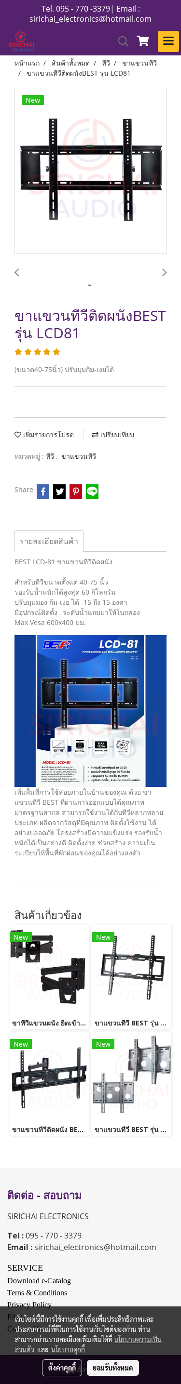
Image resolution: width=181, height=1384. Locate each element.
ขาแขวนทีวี (78, 456)
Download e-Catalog (39, 1281)
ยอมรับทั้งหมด (113, 1367)
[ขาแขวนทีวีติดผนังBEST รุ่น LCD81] (90, 171)
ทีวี (51, 456)
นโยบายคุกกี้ (68, 1349)
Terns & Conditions (37, 1293)
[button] (120, 41)
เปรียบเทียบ (116, 434)
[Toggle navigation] (168, 41)
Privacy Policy (29, 1305)
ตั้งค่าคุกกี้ (62, 1367)
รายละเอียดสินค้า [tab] (49, 541)
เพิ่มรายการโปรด (47, 434)
